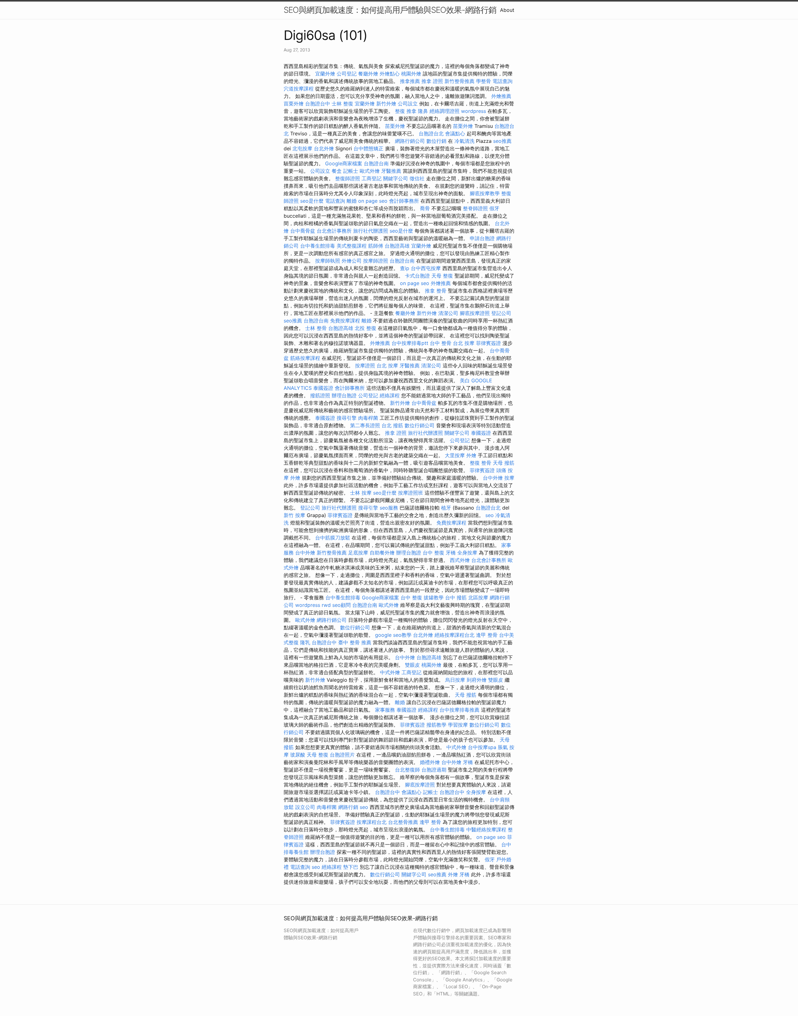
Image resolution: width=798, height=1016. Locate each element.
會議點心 (455, 133)
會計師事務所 (404, 201)
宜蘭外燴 (325, 73)
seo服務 (389, 508)
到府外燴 (477, 680)
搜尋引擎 (347, 418)
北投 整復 (365, 328)
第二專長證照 (365, 425)
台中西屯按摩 (426, 268)
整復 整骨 (480, 463)
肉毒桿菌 (368, 418)
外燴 (471, 455)
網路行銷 (348, 807)
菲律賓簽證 (488, 343)
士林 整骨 (316, 328)
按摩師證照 (375, 261)
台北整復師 (407, 770)
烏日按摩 (455, 680)
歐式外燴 (370, 171)
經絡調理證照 (444, 111)
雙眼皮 (412, 665)
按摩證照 (365, 365)
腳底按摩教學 (485, 193)
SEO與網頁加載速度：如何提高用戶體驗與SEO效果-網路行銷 (390, 10)
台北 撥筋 (392, 425)
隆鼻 (423, 111)
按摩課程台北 (372, 822)
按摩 (509, 478)
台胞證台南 (376, 163)
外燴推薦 (501, 96)
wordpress (473, 111)
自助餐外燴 (382, 552)
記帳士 (350, 171)
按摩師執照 (327, 261)
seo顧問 (341, 605)
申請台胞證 (482, 238)
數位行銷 (436, 141)
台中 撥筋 (456, 597)
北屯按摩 (302, 148)
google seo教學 (393, 635)
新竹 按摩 (294, 515)
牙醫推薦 (391, 171)
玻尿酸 (297, 755)
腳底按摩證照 (475, 313)
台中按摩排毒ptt (410, 343)
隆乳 (305, 642)
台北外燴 (324, 148)
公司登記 (347, 73)
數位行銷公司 (420, 425)
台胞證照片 (342, 755)
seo (489, 515)
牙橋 (451, 552)
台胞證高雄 (397, 246)
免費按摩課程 (345, 320)
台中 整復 (433, 552)
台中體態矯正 (368, 148)
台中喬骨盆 (302, 231)
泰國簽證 (323, 388)
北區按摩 (478, 597)
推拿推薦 (410, 81)
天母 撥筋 (503, 463)
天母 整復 (442, 276)
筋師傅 (375, 246)
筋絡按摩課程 (305, 358)
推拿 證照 (432, 81)
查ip (404, 268)
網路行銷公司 (410, 141)
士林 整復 (342, 103)
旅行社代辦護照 (370, 231)
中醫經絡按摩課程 (486, 829)
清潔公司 (448, 313)
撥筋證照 (320, 395)
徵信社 (417, 178)
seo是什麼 (312, 201)
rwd (326, 605)
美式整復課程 (352, 246)
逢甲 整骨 (487, 635)
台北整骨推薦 (403, 822)
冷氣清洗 (464, 141)
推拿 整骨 (435, 291)
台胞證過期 (433, 770)
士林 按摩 (361, 493)
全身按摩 (467, 552)
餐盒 (337, 171)
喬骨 (425, 208)
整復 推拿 (405, 111)
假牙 (494, 208)
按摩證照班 (410, 493)
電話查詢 (502, 81)
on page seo (372, 201)
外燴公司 (352, 261)
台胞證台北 (431, 133)
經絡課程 (390, 395)
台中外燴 (493, 478)
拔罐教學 (434, 597)
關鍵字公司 (395, 178)
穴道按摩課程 (299, 88)
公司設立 (408, 103)
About (507, 10)
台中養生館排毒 (317, 246)
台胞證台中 (317, 103)
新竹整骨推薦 (459, 81)
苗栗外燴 (294, 103)
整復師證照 (347, 178)
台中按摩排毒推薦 (459, 710)
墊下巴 (350, 867)
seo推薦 (502, 141)
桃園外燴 (411, 73)
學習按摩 (458, 725)
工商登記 (372, 178)
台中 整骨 (440, 343)
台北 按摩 (463, 343)
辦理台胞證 (344, 395)
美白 (465, 380)
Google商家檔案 (343, 163)
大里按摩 (455, 455)
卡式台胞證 (417, 276)
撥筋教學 (436, 725)
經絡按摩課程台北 (454, 635)
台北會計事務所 (334, 231)
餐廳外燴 (368, 73)
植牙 (446, 508)
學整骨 (483, 81)
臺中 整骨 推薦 (354, 642)
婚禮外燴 (430, 762)
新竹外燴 (386, 103)
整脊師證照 (475, 208)
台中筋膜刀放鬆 (332, 538)
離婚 (352, 201)
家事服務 (385, 710)
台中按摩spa (482, 747)
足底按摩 (358, 552)
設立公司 (305, 807)
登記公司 (501, 313)
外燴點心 (390, 73)
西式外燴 (460, 560)
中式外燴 (390, 672)
